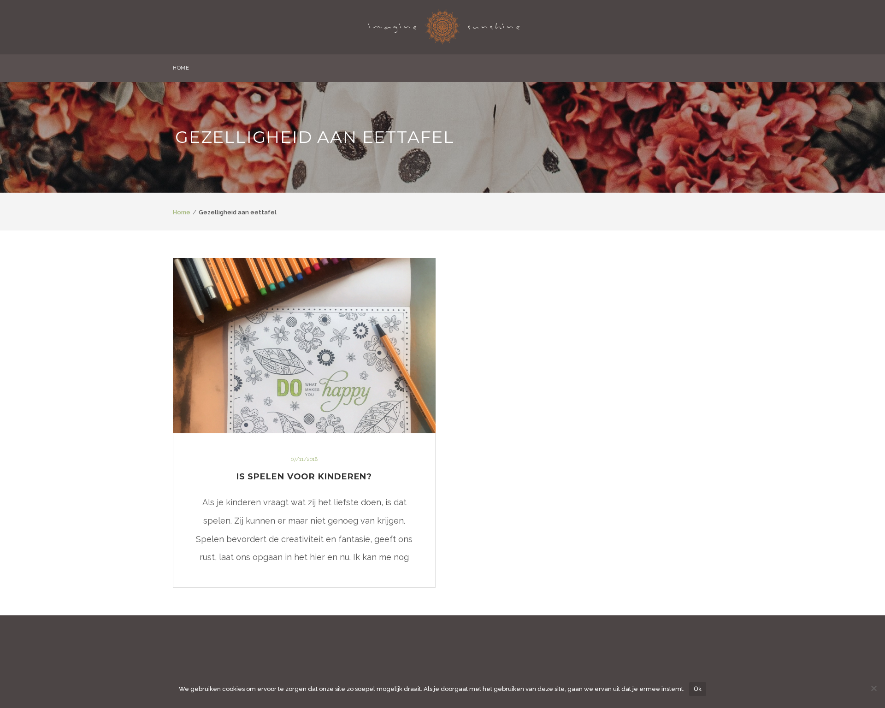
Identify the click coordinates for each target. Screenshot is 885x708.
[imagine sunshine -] (444, 24)
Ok (698, 688)
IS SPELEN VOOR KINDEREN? (304, 477)
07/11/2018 (304, 459)
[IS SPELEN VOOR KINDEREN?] (304, 345)
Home (181, 212)
